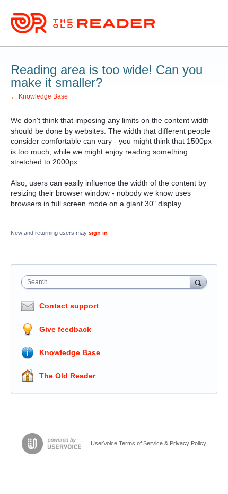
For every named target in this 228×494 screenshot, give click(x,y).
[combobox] (108, 282)
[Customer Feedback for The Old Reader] (83, 23)
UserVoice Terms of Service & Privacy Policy (148, 443)
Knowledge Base (69, 352)
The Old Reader (67, 376)
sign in (98, 233)
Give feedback (65, 329)
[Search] (198, 281)
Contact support (69, 306)
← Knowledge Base (39, 96)
